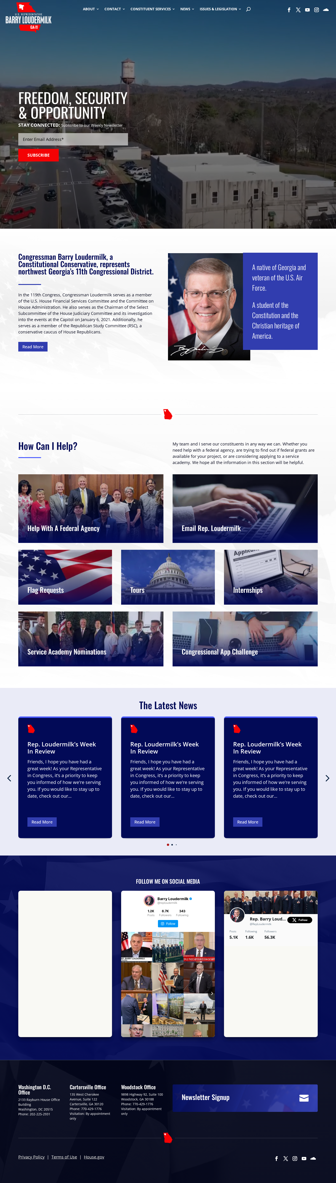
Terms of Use (64, 1157)
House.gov (94, 1157)
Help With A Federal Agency (63, 528)
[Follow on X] (298, 9)
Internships (248, 590)
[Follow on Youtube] (307, 9)
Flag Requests (45, 590)
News (185, 9)
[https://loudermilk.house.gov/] (28, 18)
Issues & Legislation (218, 9)
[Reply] (231, 1029)
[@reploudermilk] (149, 900)
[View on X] (311, 951)
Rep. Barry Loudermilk (268, 919)
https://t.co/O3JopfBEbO (292, 972)
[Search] (248, 9)
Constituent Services (151, 9)
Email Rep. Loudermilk (211, 528)
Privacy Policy (31, 1157)
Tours (137, 590)
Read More (32, 346)
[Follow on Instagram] (316, 9)
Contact (112, 9)
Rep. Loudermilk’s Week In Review (61, 747)
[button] (327, 778)
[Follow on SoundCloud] (325, 9)
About (89, 9)
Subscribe (38, 155)
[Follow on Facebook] (289, 9)
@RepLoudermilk (260, 924)
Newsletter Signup (205, 1097)
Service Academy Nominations (66, 651)
